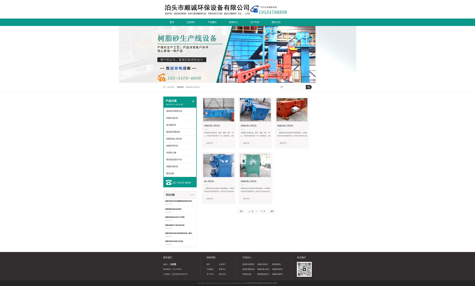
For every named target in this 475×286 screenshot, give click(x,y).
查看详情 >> (210, 143)
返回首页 (180, 87)
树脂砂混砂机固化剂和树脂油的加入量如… (179, 233)
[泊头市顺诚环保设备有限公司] (206, 9)
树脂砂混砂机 (172, 118)
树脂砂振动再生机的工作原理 (174, 217)
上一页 (250, 211)
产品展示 (212, 22)
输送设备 (170, 173)
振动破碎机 (171, 125)
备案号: (275, 283)
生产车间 (254, 22)
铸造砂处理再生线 (174, 111)
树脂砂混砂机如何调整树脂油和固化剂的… (179, 201)
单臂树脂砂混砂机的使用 (173, 209)
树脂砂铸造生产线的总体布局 (174, 225)
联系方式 (276, 22)
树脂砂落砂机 (172, 166)
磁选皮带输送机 (173, 132)
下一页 (262, 211)
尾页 (272, 211)
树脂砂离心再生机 (174, 139)
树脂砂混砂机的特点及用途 (174, 241)
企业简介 (191, 22)
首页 (172, 22)
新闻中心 (233, 22)
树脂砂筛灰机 (172, 146)
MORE (192, 195)
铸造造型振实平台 (174, 160)
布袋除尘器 (171, 153)
